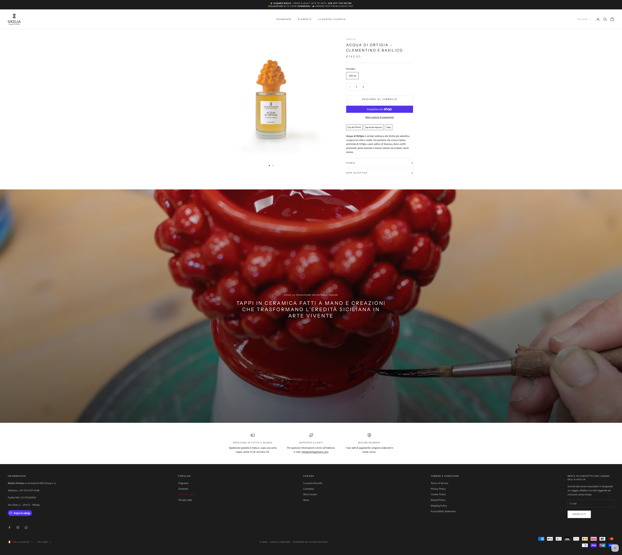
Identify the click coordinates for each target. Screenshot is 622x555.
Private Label (185, 499)
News (306, 499)
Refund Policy (438, 499)
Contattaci (308, 488)
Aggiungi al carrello (379, 99)
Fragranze (283, 19)
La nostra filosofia (332, 19)
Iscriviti (579, 514)
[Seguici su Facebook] (9, 527)
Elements (304, 19)
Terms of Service (439, 483)
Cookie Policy (438, 494)
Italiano (582, 19)
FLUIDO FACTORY (318, 542)
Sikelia (351, 39)
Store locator (310, 494)
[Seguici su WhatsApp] (26, 527)
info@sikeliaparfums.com (315, 451)
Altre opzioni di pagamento (379, 117)
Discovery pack (186, 494)
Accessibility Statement (443, 511)
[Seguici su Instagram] (17, 527)
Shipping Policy (439, 505)
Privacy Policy (438, 488)
